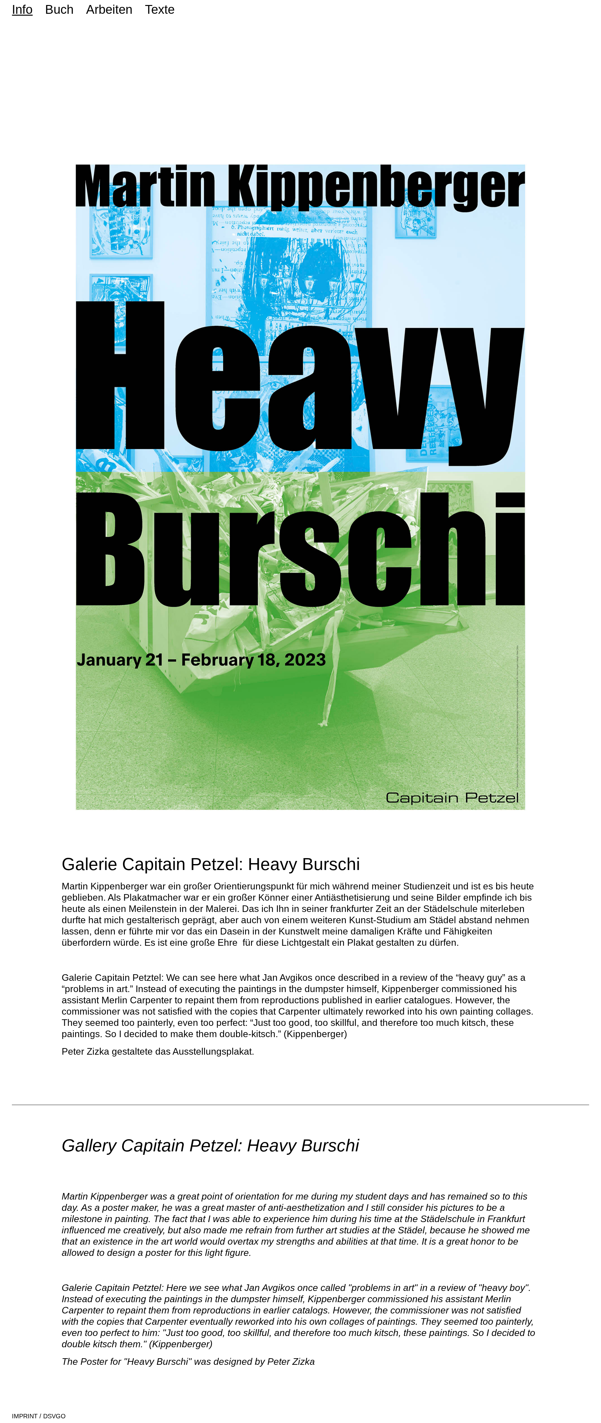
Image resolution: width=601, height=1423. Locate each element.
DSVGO (53, 1416)
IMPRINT (25, 1416)
